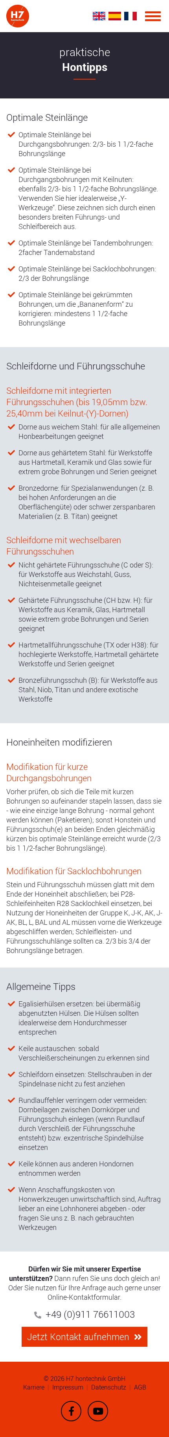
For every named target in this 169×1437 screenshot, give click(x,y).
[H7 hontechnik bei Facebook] (71, 1411)
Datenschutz (108, 1387)
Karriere (33, 1387)
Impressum (67, 1387)
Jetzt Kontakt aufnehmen (78, 1337)
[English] (99, 16)
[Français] (130, 16)
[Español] (114, 16)
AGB (140, 1387)
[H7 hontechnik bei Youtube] (98, 1411)
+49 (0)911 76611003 (90, 1314)
